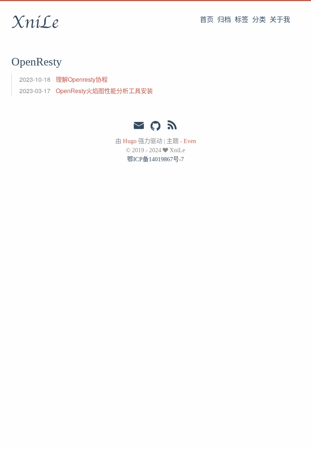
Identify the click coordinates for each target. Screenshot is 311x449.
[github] (155, 126)
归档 (224, 19)
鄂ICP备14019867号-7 (155, 159)
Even (190, 141)
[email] (139, 125)
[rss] (172, 126)
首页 (207, 19)
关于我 (280, 19)
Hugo (130, 141)
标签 (241, 19)
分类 (259, 19)
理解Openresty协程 (82, 79)
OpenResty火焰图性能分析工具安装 (104, 90)
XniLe (34, 22)
